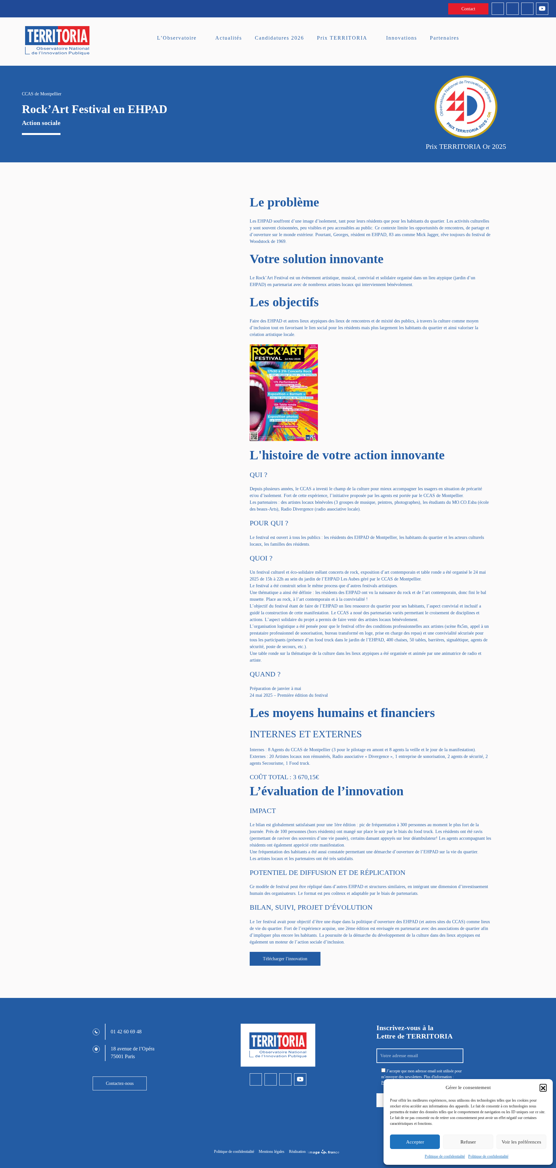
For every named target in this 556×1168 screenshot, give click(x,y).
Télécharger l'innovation (285, 958)
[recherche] (526, 39)
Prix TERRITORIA (342, 38)
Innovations (401, 38)
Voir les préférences (521, 1141)
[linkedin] (498, 9)
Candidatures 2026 (279, 38)
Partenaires (444, 38)
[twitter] (527, 9)
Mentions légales (271, 1151)
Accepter (415, 1141)
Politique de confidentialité (445, 1156)
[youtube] (542, 9)
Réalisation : (299, 1151)
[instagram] (512, 9)
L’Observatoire (177, 38)
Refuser (468, 1141)
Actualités (228, 38)
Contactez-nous (120, 1083)
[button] (543, 1087)
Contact (468, 8)
